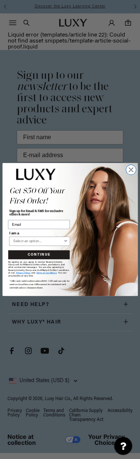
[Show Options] (65, 241)
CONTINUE (39, 255)
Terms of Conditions (46, 273)
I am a (14, 233)
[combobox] (38, 241)
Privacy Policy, (23, 273)
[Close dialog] (131, 170)
